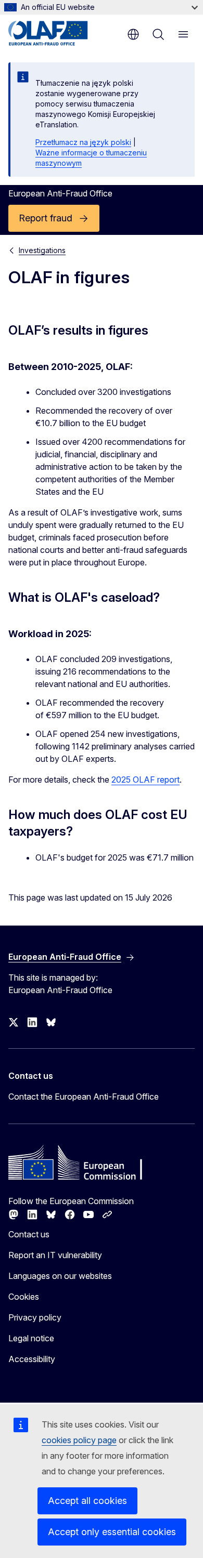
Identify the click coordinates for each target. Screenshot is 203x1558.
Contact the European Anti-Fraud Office (83, 1096)
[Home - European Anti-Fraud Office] (58, 33)
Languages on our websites (60, 1276)
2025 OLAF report (145, 779)
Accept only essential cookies (112, 1531)
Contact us (28, 1234)
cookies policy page (79, 1440)
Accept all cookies (87, 1500)
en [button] (133, 34)
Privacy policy (34, 1317)
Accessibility (31, 1359)
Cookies (23, 1296)
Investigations (42, 250)
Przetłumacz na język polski (83, 142)
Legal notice (31, 1338)
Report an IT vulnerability (55, 1255)
